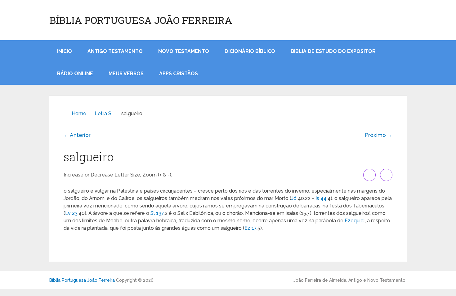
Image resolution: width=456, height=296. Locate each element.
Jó (294, 198)
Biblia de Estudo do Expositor (333, 51)
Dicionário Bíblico (250, 51)
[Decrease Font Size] (386, 175)
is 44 (321, 198)
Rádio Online (75, 73)
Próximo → (378, 135)
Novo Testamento (183, 51)
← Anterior (77, 135)
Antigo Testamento (115, 51)
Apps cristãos (178, 73)
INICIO (64, 51)
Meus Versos (126, 73)
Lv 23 (71, 213)
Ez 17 (250, 228)
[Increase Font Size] (369, 175)
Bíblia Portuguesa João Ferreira (140, 20)
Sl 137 (157, 213)
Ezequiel (355, 221)
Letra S (103, 113)
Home (79, 113)
